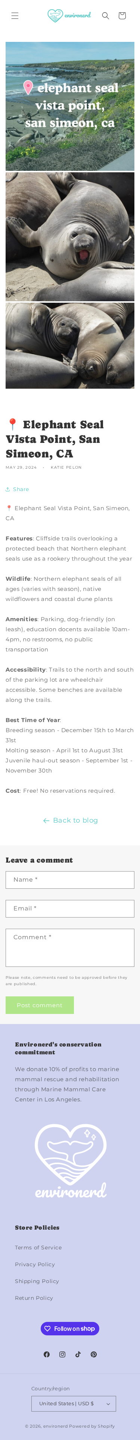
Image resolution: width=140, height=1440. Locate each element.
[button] (15, 15)
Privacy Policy (35, 1264)
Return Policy (34, 1298)
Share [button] (21, 489)
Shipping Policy (37, 1281)
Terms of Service (38, 1247)
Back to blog (75, 820)
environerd (55, 1426)
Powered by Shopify (92, 1426)
